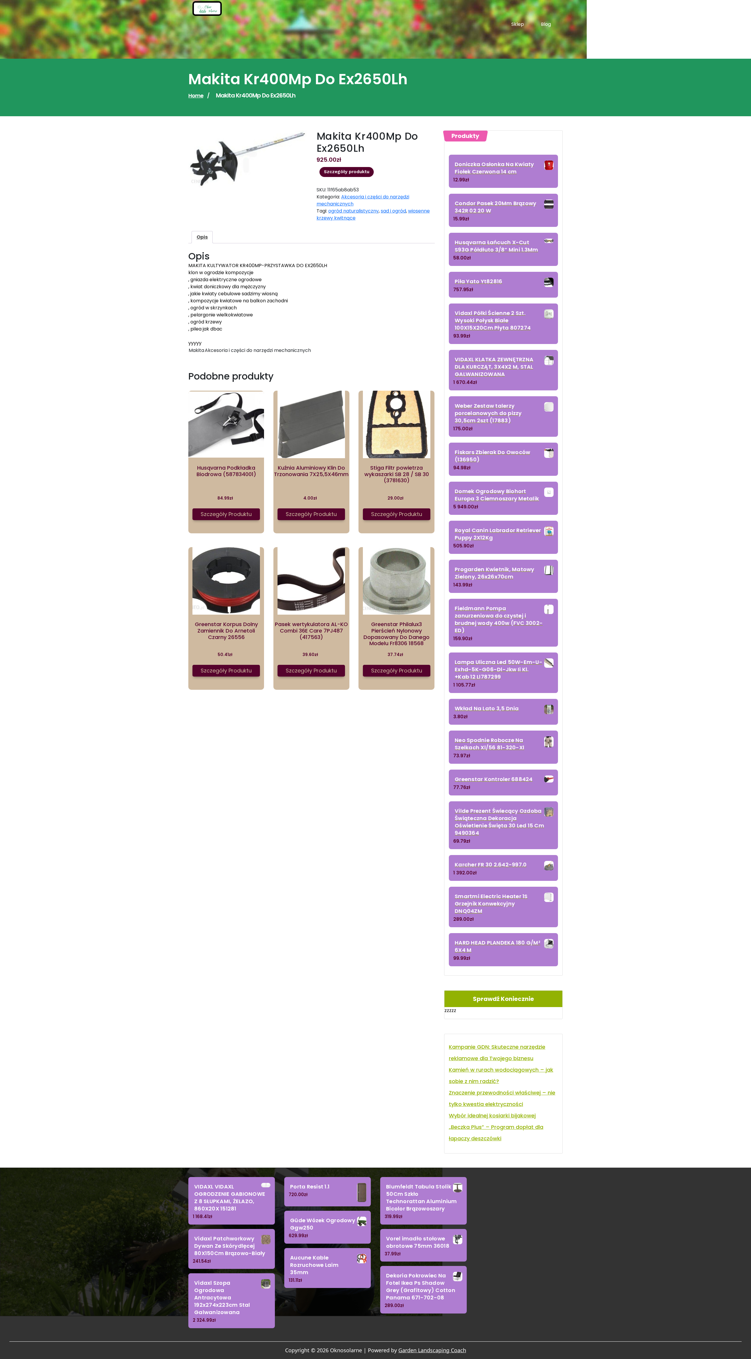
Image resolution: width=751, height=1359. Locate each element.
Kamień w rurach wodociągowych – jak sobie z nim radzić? (501, 1075)
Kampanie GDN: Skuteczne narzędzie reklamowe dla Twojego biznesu (497, 1052)
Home (195, 95)
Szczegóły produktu (346, 171)
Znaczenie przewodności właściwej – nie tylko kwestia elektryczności (502, 1098)
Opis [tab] (202, 237)
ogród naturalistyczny (353, 211)
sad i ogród (393, 211)
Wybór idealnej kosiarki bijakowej (492, 1115)
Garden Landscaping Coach (432, 1350)
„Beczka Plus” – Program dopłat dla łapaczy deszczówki (496, 1132)
